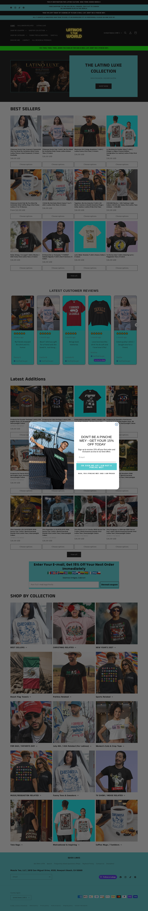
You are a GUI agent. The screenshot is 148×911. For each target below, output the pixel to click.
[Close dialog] (116, 424)
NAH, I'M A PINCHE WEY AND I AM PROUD (96, 473)
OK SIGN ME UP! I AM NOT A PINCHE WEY (96, 466)
